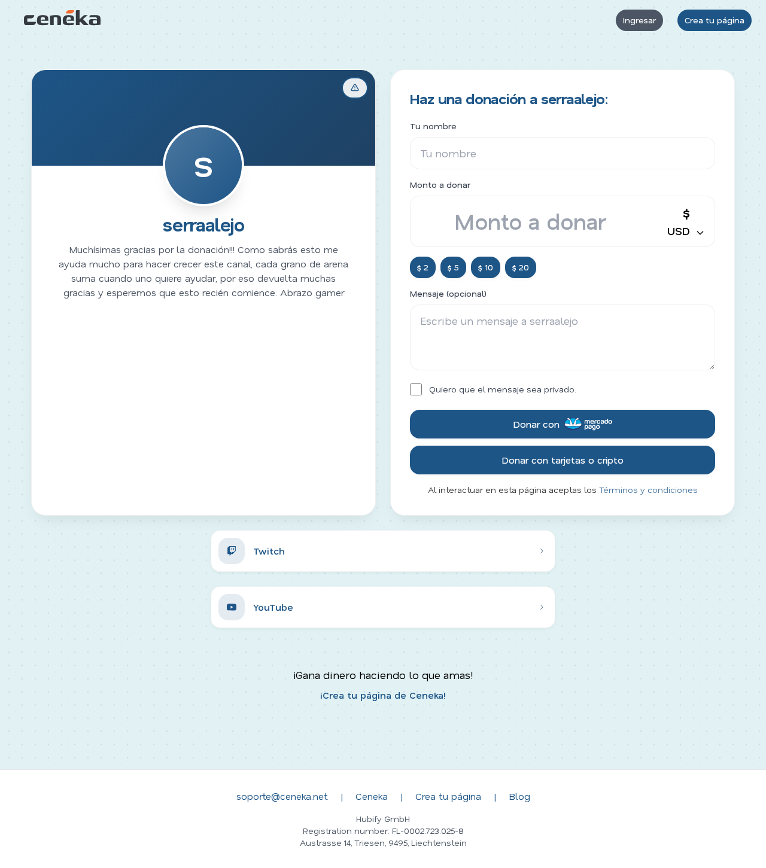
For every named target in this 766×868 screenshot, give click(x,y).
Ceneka (371, 796)
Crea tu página (714, 20)
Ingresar (639, 20)
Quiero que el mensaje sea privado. (502, 389)
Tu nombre (433, 126)
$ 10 (485, 267)
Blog (519, 796)
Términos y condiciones (648, 489)
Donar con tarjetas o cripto (562, 459)
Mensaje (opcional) (448, 293)
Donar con (536, 424)
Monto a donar (440, 184)
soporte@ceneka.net (282, 796)
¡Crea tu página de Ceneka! (383, 695)
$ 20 (520, 267)
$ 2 (422, 267)
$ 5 (453, 267)
